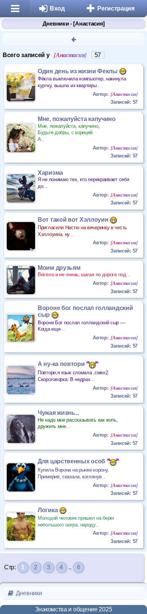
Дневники (28, 593)
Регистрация (116, 8)
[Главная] (15, 8)
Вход (57, 8)
